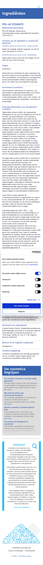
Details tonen (32, 300)
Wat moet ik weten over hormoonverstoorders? (14, 394)
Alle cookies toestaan (21, 306)
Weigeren (21, 311)
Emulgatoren (7, 346)
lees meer (8, 390)
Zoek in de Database (21, 507)
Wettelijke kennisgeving (21, 548)
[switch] (38, 279)
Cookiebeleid (33, 264)
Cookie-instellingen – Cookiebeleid (21, 551)
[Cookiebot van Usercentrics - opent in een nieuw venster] (32, 252)
